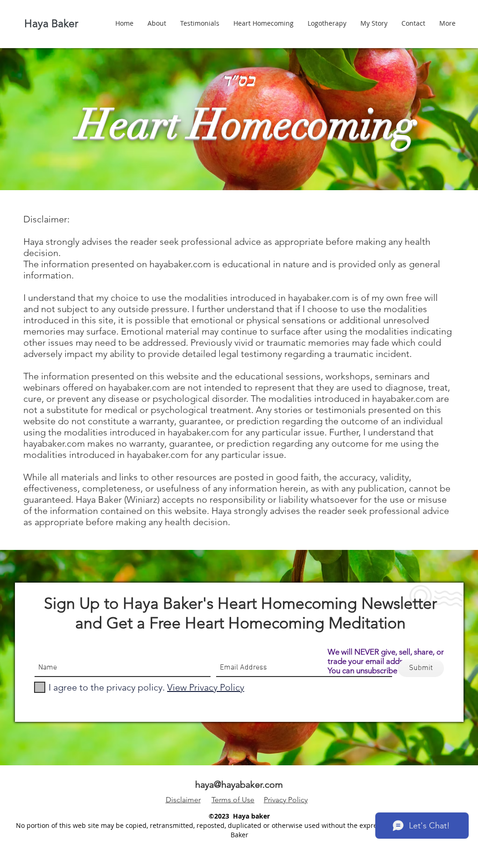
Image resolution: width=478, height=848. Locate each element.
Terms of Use (232, 799)
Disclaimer (183, 799)
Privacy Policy (286, 799)
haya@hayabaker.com (239, 784)
